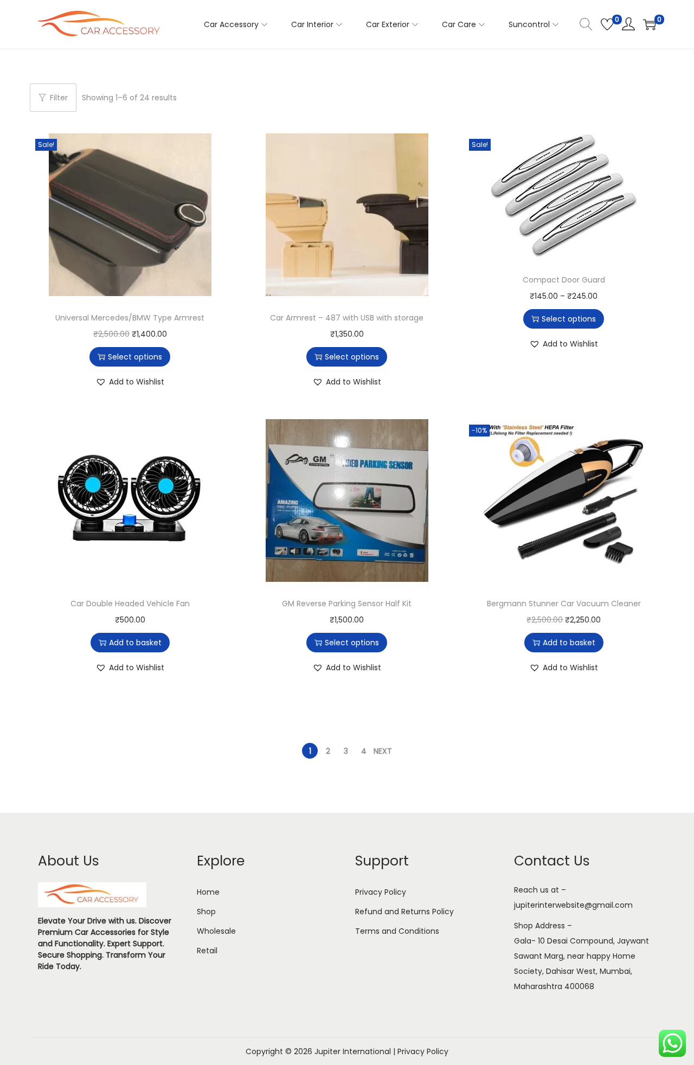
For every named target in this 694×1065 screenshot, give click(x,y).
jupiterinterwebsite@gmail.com (573, 905)
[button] (129, 381)
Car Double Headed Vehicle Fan (130, 603)
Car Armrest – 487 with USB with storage (346, 317)
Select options (135, 356)
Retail (207, 950)
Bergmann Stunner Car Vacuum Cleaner (564, 603)
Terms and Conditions (397, 931)
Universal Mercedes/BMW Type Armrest (129, 317)
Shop (206, 911)
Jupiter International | (355, 1051)
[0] (607, 24)
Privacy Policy (380, 892)
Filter (59, 97)
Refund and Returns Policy (404, 911)
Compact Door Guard (564, 279)
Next (383, 751)
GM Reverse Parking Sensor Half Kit (347, 603)
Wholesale (216, 931)
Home (208, 892)
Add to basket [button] (135, 642)
